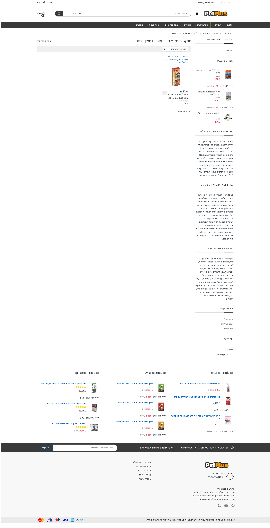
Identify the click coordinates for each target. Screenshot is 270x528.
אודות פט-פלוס (144, 470)
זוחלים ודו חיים (171, 25)
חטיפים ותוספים (182, 56)
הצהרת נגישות (145, 479)
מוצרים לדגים (202, 25)
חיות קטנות (154, 25)
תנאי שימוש (228, 329)
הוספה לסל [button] (165, 93)
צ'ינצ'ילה (229, 50)
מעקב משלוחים (227, 324)
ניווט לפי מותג (145, 475)
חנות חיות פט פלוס (224, 520)
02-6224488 (225, 3)
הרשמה (39, 3)
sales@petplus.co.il (206, 3)
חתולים (218, 25)
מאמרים (139, 25)
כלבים (230, 25)
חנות (51, 3)
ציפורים (187, 25)
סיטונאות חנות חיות (143, 466)
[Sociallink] (233, 505)
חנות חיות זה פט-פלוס (141, 462)
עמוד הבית (228, 33)
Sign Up (45, 448)
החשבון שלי (228, 319)
